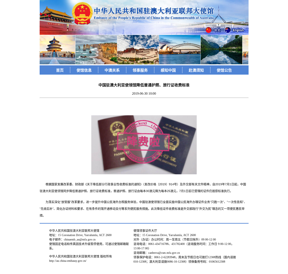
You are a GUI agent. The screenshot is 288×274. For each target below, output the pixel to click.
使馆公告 (224, 70)
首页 (60, 70)
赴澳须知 (196, 70)
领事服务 (140, 70)
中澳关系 (112, 70)
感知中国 (168, 70)
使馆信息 (84, 70)
